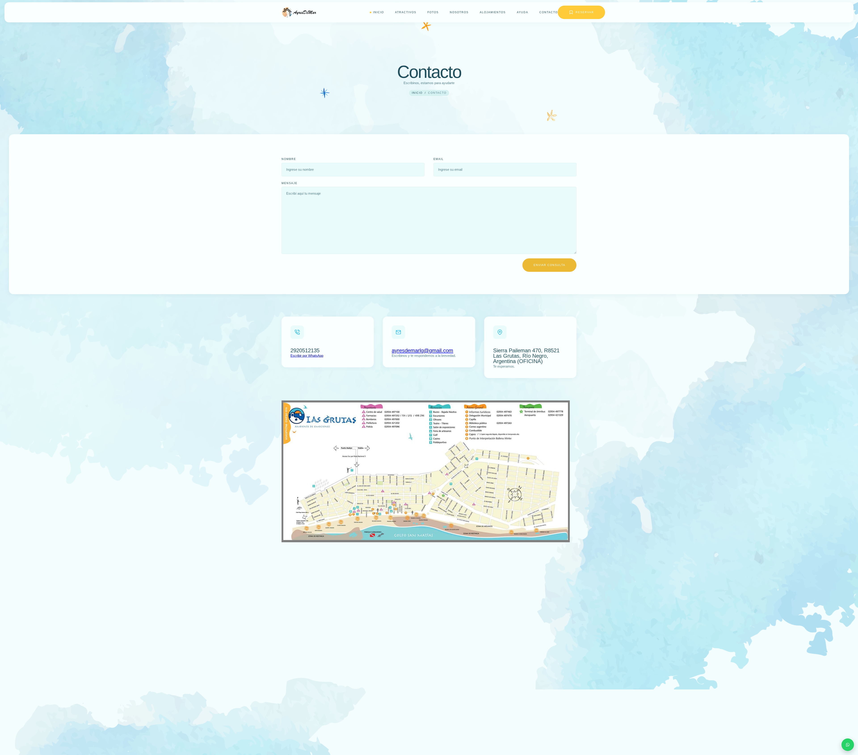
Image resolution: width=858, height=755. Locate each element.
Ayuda (522, 12)
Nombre (289, 159)
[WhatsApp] (847, 744)
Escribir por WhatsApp (306, 355)
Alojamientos (493, 12)
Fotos (433, 12)
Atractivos (405, 12)
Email (438, 159)
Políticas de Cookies (308, 743)
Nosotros (459, 12)
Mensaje (289, 183)
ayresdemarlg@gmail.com (422, 350)
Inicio (378, 12)
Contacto (548, 12)
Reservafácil (394, 740)
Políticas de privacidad (310, 728)
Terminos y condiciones (311, 735)
